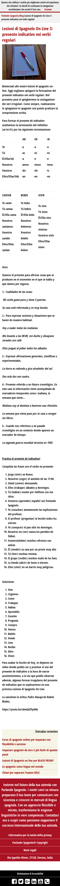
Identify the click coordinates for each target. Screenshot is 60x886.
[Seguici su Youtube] (40, 881)
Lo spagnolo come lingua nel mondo (22, 767)
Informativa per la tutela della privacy (30, 835)
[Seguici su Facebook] (14, 881)
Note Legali (30, 850)
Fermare (48, 9)
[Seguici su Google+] (27, 881)
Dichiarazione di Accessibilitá (30, 873)
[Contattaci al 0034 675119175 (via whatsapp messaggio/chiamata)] (47, 881)
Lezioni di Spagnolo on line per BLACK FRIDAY (28, 760)
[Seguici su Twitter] (20, 881)
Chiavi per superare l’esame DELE (21, 773)
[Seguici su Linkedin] (34, 881)
